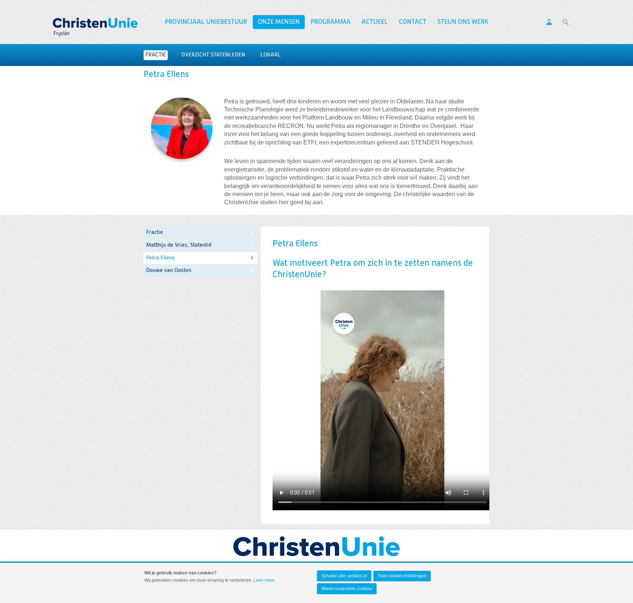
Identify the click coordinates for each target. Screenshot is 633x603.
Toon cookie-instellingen (402, 575)
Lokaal (270, 55)
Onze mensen (279, 22)
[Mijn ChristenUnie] (549, 22)
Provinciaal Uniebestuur (206, 22)
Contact (412, 22)
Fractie (155, 55)
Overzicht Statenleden (213, 55)
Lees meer (263, 580)
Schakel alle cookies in (344, 575)
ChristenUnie (61, 20)
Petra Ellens (160, 258)
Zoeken (565, 22)
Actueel (375, 22)
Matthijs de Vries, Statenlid (178, 245)
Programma (331, 22)
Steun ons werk (462, 22)
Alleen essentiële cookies (346, 588)
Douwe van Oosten (168, 270)
